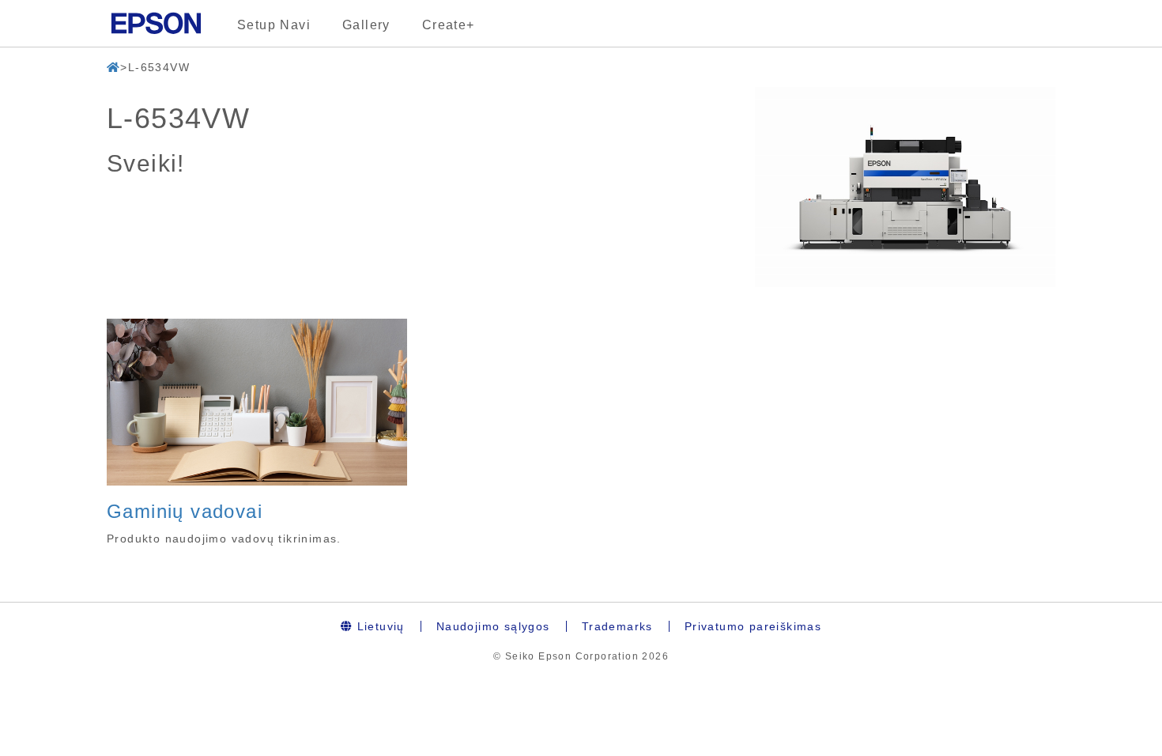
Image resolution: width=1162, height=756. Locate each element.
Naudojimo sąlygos (493, 626)
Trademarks (617, 626)
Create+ (448, 25)
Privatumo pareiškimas (753, 626)
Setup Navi (274, 25)
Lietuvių (379, 626)
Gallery (366, 25)
